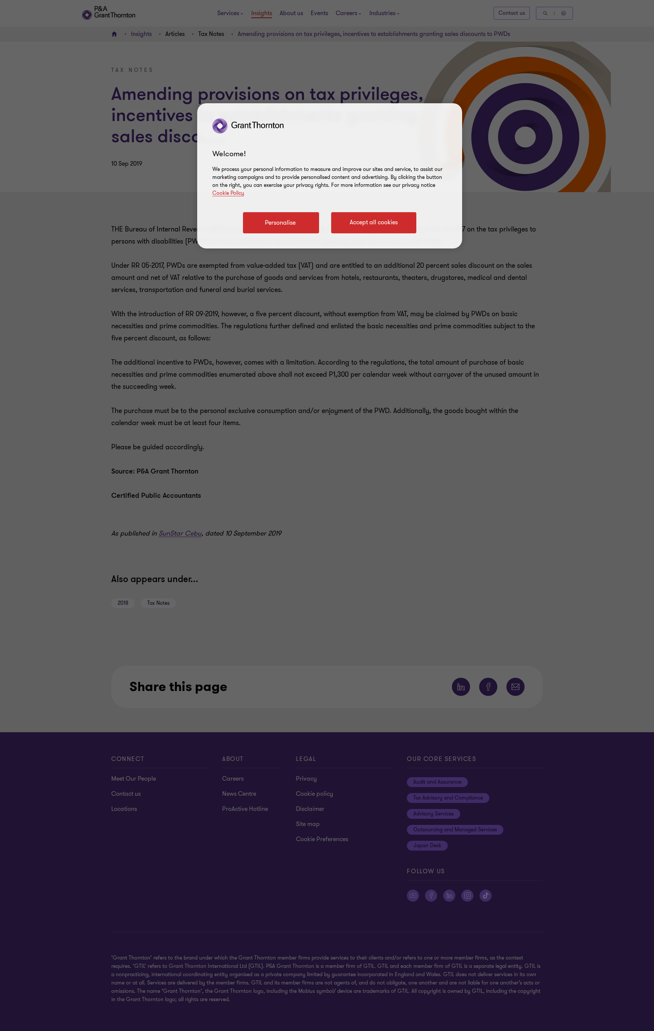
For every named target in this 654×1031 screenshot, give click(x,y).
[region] (329, 175)
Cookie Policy (228, 193)
